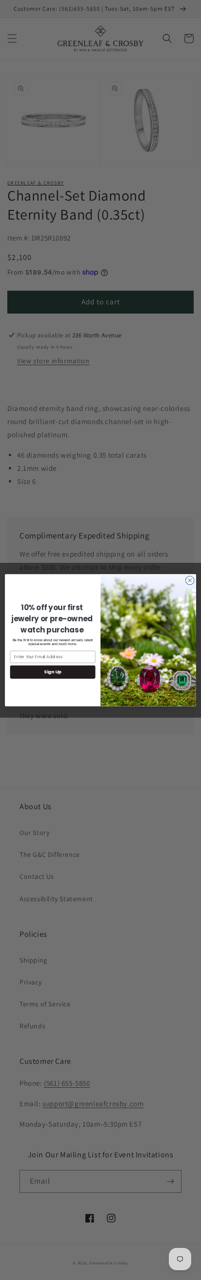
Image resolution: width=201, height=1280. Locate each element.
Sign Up (52, 671)
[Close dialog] (189, 580)
